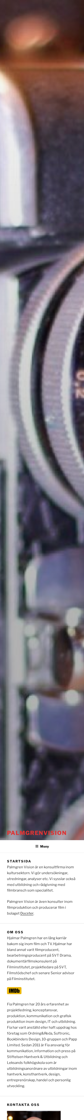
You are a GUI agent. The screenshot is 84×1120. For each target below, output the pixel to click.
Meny (44, 846)
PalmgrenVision (37, 833)
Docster (26, 913)
